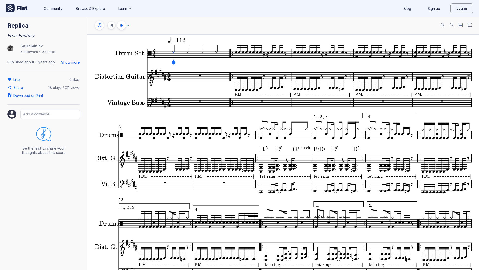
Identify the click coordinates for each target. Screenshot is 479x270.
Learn (122, 8)
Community (53, 8)
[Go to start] (111, 25)
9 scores (49, 52)
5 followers (29, 52)
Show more (70, 62)
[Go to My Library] (17, 8)
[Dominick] (10, 49)
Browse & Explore (90, 8)
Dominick (34, 46)
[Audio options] (128, 25)
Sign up (434, 8)
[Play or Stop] (121, 25)
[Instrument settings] (99, 25)
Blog (407, 8)
